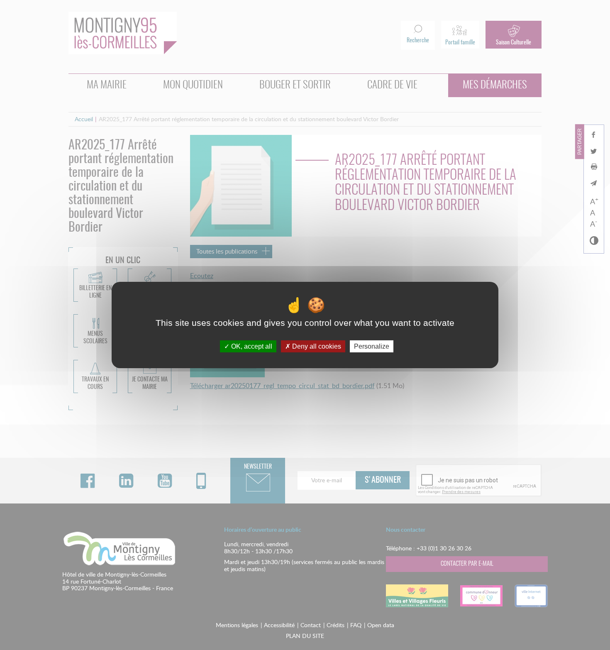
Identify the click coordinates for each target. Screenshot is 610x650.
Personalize (371, 346)
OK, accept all (250, 346)
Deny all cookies (315, 346)
